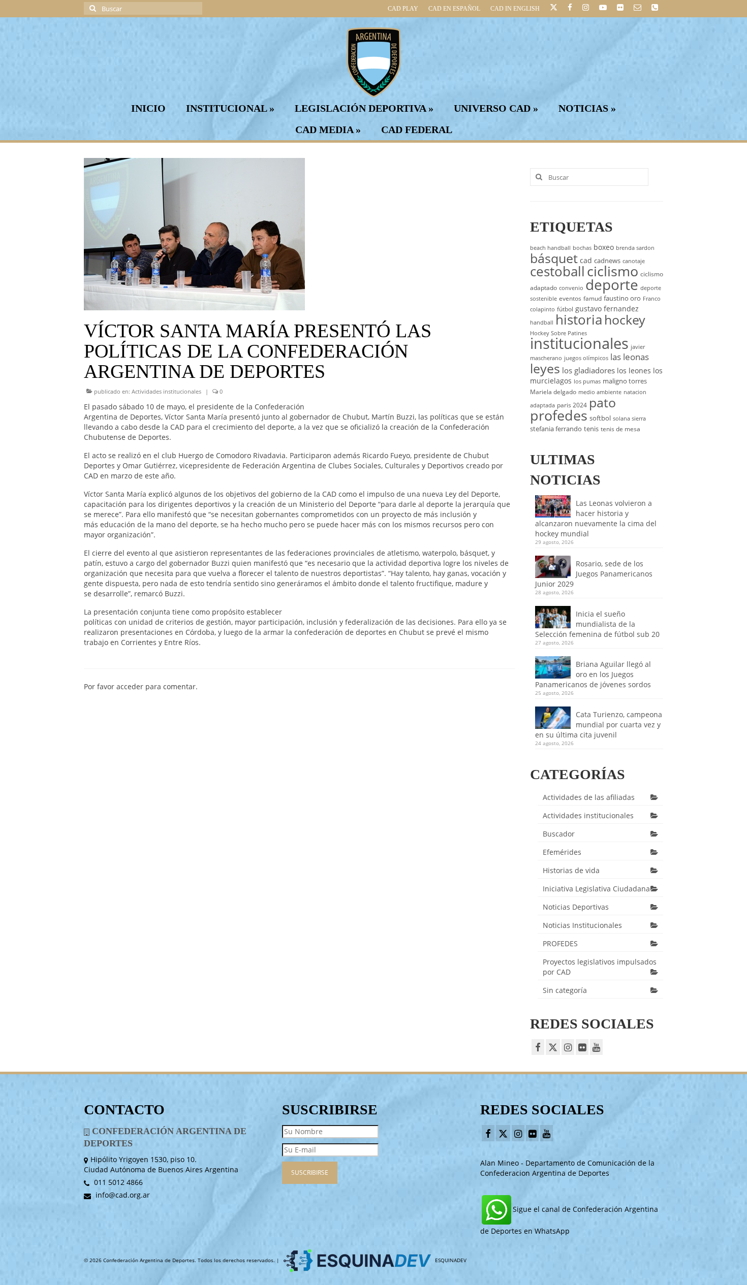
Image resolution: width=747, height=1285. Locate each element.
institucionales (579, 343)
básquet (554, 258)
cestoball (557, 271)
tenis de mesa (620, 429)
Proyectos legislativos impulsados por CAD (600, 967)
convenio (571, 288)
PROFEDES (560, 943)
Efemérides (562, 852)
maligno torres (625, 380)
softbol (600, 418)
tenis (591, 428)
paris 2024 (572, 405)
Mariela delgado (553, 392)
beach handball (550, 247)
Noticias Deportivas (576, 907)
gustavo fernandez (607, 308)
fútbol (565, 309)
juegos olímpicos (586, 358)
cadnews (607, 260)
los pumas (587, 381)
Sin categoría (565, 990)
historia (578, 319)
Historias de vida (571, 870)
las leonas (629, 357)
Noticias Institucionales (582, 925)
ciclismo (612, 271)
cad (586, 260)
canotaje (633, 261)
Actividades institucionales (166, 391)
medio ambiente (599, 392)
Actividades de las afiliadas (589, 797)
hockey (624, 319)
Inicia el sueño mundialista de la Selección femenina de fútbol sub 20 (597, 624)
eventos (570, 298)
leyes (545, 368)
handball (541, 322)
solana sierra (629, 418)
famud (592, 298)
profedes (558, 415)
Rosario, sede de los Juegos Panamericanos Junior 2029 (593, 574)
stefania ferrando (556, 428)
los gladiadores (588, 370)
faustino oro (622, 298)
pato (602, 402)
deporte (611, 284)
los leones (634, 370)
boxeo (604, 247)
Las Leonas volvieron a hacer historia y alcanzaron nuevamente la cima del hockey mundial (596, 518)
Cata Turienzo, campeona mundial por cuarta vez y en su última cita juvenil (598, 725)
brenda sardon (635, 247)
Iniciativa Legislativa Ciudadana (596, 888)
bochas (582, 247)
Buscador (559, 834)
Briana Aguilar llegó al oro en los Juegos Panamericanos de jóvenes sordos (593, 674)
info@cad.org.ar (122, 1195)
